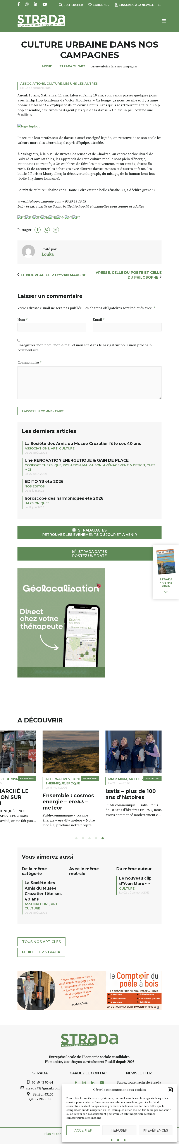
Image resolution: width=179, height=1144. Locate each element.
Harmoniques (37, 503)
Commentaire (29, 362)
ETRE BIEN (91, 779)
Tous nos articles (41, 942)
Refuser (119, 1130)
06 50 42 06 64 (42, 1082)
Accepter (83, 1130)
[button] (170, 1090)
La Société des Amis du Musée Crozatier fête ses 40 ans (83, 443)
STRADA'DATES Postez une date (89, 554)
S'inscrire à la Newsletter (140, 5)
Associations (32, 84)
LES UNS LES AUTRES (80, 84)
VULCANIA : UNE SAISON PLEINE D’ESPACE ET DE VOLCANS (39, 800)
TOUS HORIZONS (34, 779)
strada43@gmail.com (43, 1088)
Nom (22, 319)
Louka (48, 254)
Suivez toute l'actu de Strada (139, 1082)
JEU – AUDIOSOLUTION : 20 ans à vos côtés (105, 797)
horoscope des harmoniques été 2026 (64, 498)
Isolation (72, 465)
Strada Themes (72, 66)
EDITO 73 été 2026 (44, 481)
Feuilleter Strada (41, 952)
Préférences (155, 1130)
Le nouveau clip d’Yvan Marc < (53, 275)
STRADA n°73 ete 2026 (166, 583)
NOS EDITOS (35, 486)
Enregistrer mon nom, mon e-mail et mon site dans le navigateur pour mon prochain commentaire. (84, 347)
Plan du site (52, 1134)
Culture (54, 84)
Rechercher (73, 5)
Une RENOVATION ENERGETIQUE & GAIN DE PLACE (77, 460)
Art (54, 448)
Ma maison (92, 465)
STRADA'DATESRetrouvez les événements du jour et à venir (89, 532)
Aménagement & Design (124, 465)
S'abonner (101, 5)
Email (98, 319)
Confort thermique (43, 465)
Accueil (48, 66)
